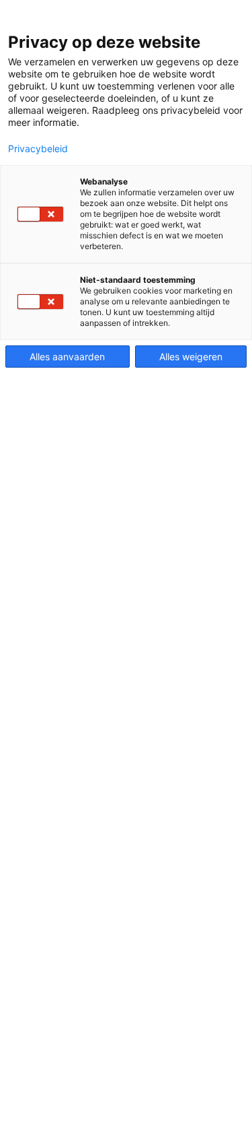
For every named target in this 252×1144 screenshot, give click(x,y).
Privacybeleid (38, 148)
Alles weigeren (190, 356)
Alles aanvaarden (67, 356)
